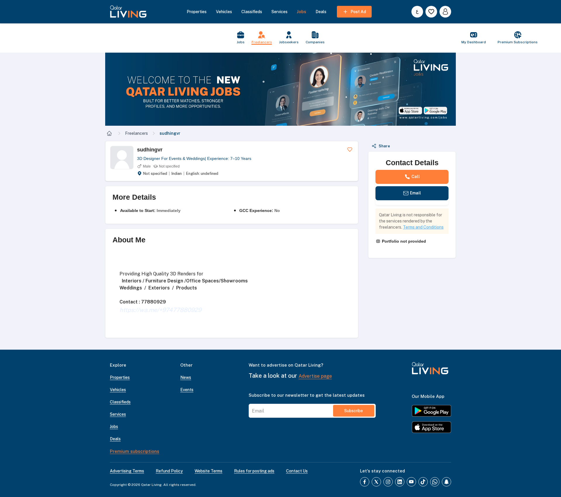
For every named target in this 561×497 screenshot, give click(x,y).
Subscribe (353, 410)
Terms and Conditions (423, 227)
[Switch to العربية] (417, 12)
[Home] (109, 133)
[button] (280, 89)
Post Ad (358, 11)
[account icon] (445, 12)
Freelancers (136, 133)
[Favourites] (431, 12)
